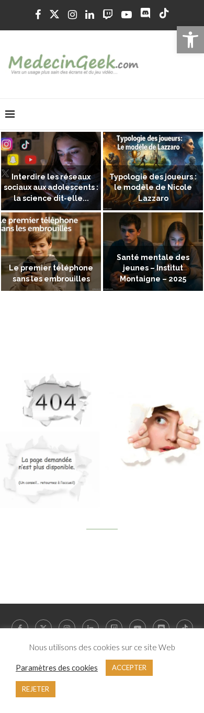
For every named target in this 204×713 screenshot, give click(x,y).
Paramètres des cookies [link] (57, 667)
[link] (190, 39)
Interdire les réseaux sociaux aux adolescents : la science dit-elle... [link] (51, 188)
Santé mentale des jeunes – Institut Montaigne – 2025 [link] (153, 268)
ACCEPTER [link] (129, 667)
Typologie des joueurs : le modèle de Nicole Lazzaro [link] (153, 188)
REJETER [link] (35, 689)
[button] (14, 212)
